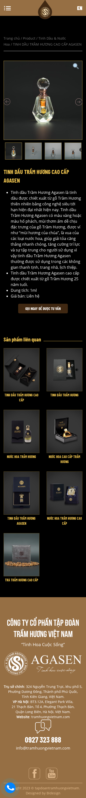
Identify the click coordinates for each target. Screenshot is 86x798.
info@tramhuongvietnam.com (43, 748)
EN (79, 8)
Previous (4, 150)
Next (81, 150)
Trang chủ (12, 38)
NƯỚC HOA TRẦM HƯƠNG (21, 457)
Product (29, 38)
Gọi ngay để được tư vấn (43, 308)
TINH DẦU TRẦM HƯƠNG (64, 395)
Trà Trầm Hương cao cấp (21, 580)
